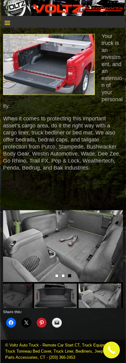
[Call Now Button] (111, 350)
